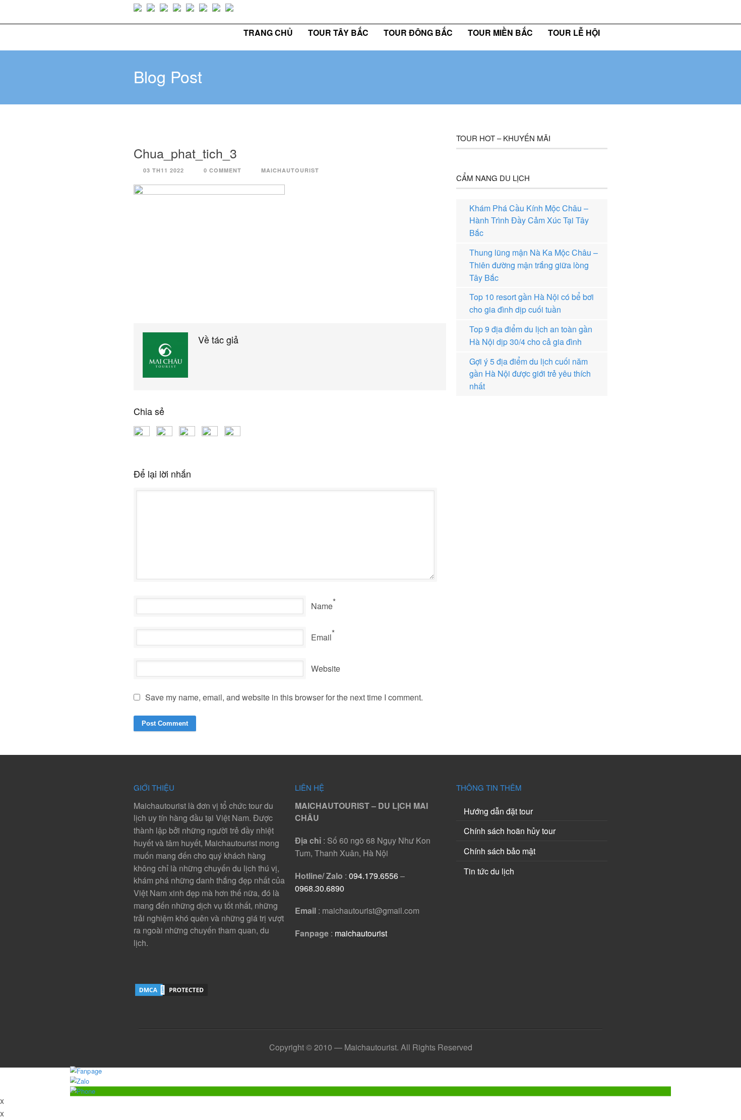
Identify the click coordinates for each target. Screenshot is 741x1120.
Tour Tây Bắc (338, 32)
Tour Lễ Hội (574, 32)
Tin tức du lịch (489, 871)
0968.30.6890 (319, 888)
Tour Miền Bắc (500, 32)
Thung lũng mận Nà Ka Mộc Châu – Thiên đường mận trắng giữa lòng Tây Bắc (533, 265)
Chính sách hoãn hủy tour (509, 831)
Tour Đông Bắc (418, 32)
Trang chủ (268, 32)
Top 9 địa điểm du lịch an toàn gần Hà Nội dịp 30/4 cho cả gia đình (530, 335)
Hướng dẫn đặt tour (498, 811)
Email (321, 637)
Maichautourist (290, 170)
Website (325, 668)
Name (322, 606)
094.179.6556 (373, 875)
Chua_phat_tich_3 (185, 153)
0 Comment (222, 170)
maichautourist (361, 933)
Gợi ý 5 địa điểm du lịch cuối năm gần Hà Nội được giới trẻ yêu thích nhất (530, 374)
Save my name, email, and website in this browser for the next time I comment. (284, 697)
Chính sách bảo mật (499, 851)
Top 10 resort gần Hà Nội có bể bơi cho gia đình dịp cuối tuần (531, 303)
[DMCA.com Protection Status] (171, 994)
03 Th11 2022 (163, 170)
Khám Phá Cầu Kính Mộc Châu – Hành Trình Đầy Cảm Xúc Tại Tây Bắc (529, 220)
